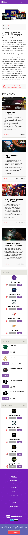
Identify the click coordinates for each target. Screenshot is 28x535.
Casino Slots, (8, 85)
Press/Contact (14, 506)
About (13, 502)
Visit (20, 284)
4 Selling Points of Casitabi (11, 156)
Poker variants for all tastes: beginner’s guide (13, 244)
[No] (26, 529)
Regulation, (16, 85)
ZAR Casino (14, 330)
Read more (24, 529)
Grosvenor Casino (14, 306)
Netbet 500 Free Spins (16, 368)
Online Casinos (14, 480)
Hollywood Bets (14, 282)
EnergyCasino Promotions (9, 113)
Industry (10, 26)
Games (14, 491)
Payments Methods (14, 495)
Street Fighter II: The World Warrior (14, 87)
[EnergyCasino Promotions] (14, 103)
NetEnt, (12, 85)
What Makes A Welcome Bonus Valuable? (13, 200)
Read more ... (7, 134)
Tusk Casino (13, 345)
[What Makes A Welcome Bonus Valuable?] (14, 190)
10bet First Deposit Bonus (17, 391)
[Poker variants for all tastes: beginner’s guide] (14, 234)
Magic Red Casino (14, 318)
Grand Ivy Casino (14, 415)
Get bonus (5, 352)
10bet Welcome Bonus (16, 380)
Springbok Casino (14, 464)
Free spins (14, 487)
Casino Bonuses (14, 484)
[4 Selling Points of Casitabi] (14, 146)
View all (24, 272)
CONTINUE (14, 532)
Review (12, 284)
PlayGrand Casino (14, 439)
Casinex (12, 357)
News (14, 498)
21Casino (14, 452)
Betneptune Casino (14, 294)
